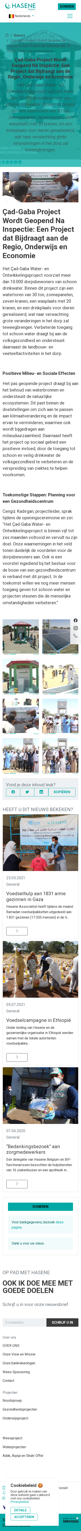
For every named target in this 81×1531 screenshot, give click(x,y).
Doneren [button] (40, 1207)
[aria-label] (20, 6)
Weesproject (12, 1438)
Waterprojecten (14, 1447)
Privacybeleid (20, 1502)
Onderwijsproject (15, 1418)
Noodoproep (12, 1400)
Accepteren (24, 1517)
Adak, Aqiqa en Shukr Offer (23, 1456)
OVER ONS (11, 1346)
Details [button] (20, 1510)
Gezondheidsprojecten (20, 1409)
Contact (8, 1381)
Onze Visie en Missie (19, 1354)
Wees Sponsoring (16, 1372)
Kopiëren (62, 792)
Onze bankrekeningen (19, 1363)
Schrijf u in (62, 1322)
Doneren (67, 6)
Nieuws (19, 35)
